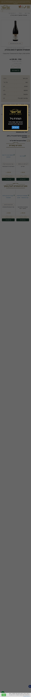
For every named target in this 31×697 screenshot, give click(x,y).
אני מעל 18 (15, 127)
